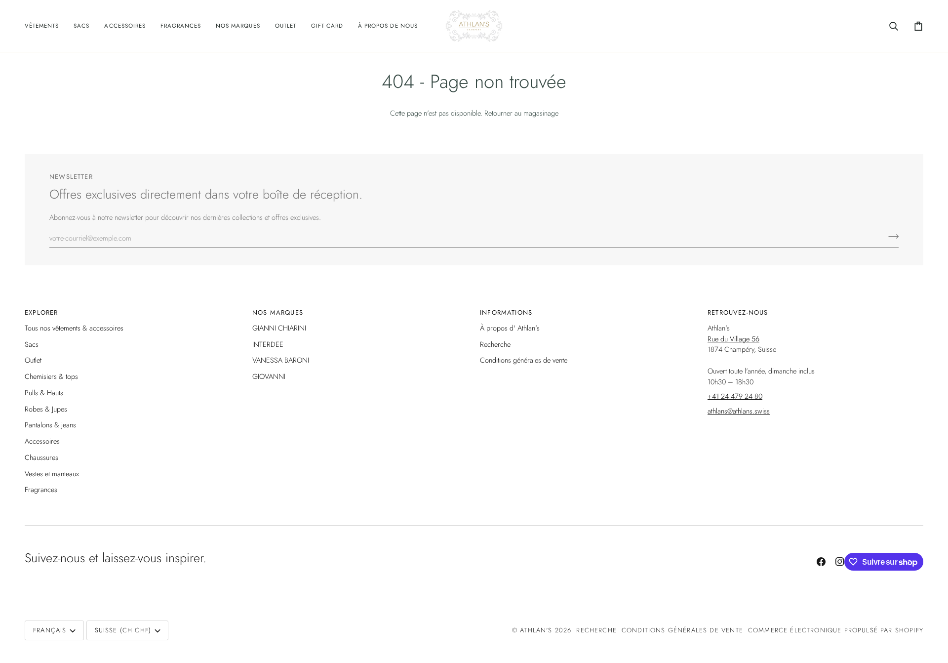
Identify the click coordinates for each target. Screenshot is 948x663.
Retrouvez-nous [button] (738, 312)
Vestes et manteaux (52, 473)
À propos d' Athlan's (510, 328)
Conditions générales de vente (523, 360)
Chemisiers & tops (51, 376)
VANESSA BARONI (280, 360)
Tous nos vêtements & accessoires (74, 328)
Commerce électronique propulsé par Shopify (835, 630)
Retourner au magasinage (521, 113)
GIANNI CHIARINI (279, 328)
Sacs (32, 344)
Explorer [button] (41, 312)
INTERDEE (267, 344)
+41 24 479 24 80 (735, 396)
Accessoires (42, 441)
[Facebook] (821, 561)
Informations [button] (506, 312)
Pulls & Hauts (44, 392)
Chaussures (41, 457)
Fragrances (41, 489)
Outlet (33, 360)
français (49, 630)
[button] (45, 26)
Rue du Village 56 (733, 338)
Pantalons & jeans (50, 424)
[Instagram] (839, 561)
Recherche (495, 344)
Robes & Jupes (46, 409)
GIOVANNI (268, 376)
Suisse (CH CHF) (123, 630)
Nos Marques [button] (277, 312)
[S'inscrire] (890, 237)
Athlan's (537, 630)
